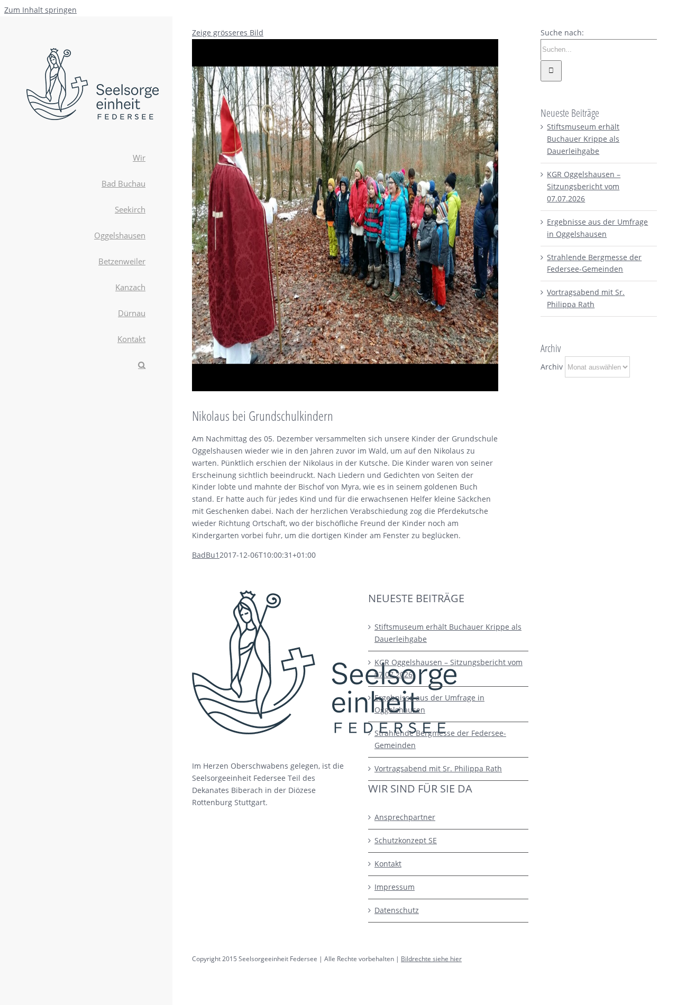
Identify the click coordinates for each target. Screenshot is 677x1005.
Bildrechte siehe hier (431, 958)
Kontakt (387, 864)
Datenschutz (396, 910)
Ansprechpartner (404, 817)
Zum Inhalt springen (40, 10)
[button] (86, 366)
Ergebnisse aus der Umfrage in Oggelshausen (429, 704)
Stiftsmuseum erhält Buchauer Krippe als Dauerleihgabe (583, 139)
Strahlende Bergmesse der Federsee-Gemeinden (440, 739)
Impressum (394, 887)
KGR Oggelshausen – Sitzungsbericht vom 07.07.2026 (583, 186)
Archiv (552, 367)
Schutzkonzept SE (405, 840)
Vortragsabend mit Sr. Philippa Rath (438, 768)
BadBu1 (205, 555)
